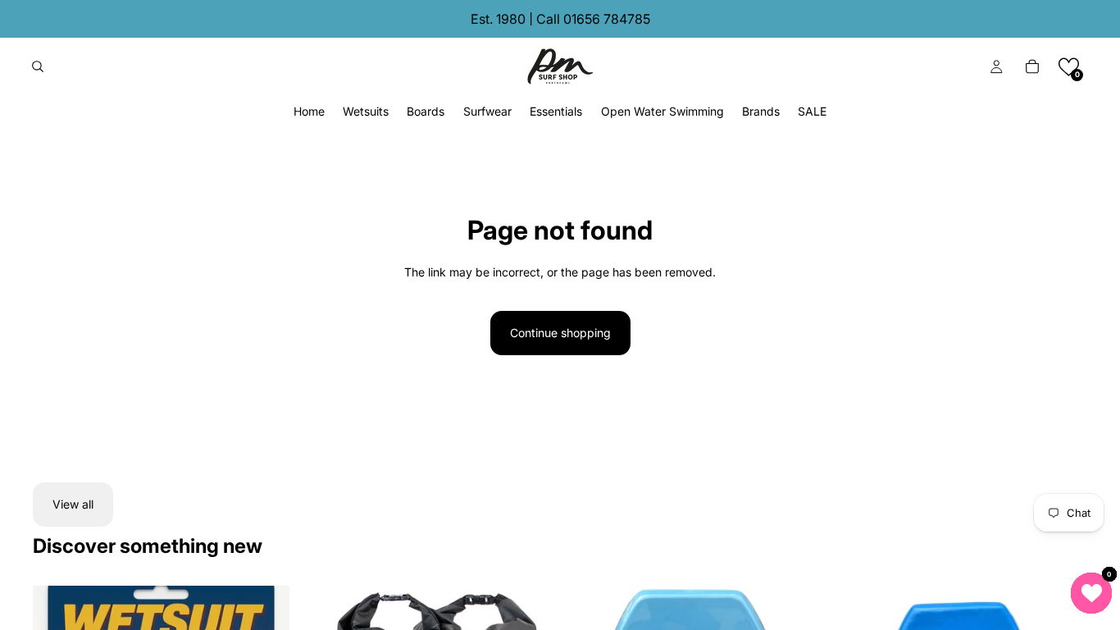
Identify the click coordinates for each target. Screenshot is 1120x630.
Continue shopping (560, 333)
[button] (1069, 67)
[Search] (38, 66)
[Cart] (1032, 66)
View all (72, 504)
